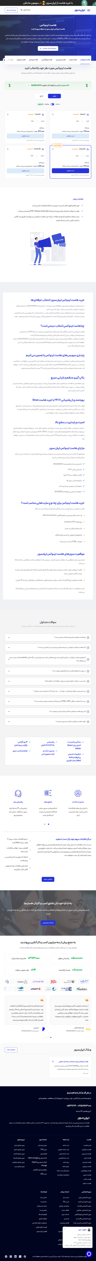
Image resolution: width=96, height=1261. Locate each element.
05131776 (71, 1106)
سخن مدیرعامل (42, 1206)
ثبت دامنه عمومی (63, 1149)
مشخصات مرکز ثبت (63, 1175)
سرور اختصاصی (86, 1192)
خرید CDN (43, 1174)
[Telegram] (6, 1256)
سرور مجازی (21, 1139)
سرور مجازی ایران (19, 1145)
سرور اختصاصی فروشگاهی (83, 1214)
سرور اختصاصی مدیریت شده (82, 1223)
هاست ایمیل (87, 1175)
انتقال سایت (65, 1210)
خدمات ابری (65, 1214)
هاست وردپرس (61, 60)
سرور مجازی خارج (19, 1149)
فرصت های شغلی (41, 1227)
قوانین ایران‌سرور (42, 1231)
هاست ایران (73, 60)
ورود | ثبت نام (11, 10)
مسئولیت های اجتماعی (39, 1223)
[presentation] (5, 60)
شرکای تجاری (43, 1218)
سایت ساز (66, 1197)
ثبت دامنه (66, 1145)
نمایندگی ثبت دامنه (63, 1171)
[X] (20, 1256)
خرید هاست (87, 1145)
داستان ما (44, 1202)
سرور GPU (44, 1149)
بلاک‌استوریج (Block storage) (37, 1158)
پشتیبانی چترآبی (64, 1206)
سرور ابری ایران (42, 1145)
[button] (29, 85)
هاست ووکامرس (46, 60)
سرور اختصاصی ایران (85, 1197)
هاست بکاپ (87, 1179)
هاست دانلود (87, 1183)
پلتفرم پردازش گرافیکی (40, 1170)
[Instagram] (11, 1256)
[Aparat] (25, 1256)
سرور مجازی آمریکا (19, 1158)
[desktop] (48, 3)
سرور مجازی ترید (19, 1166)
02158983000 (84, 1106)
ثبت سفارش (70, 136)
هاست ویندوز (33, 60)
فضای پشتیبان (64, 1223)
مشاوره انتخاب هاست (49, 48)
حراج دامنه (65, 1166)
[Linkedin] (15, 1256)
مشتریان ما (43, 1210)
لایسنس (66, 1218)
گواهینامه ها (43, 1214)
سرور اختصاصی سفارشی (83, 1210)
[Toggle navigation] (88, 10)
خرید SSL (66, 1202)
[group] (70, 1067)
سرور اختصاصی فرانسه (84, 1206)
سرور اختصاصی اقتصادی (83, 1218)
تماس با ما (43, 1197)
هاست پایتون (21, 60)
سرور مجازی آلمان (19, 1154)
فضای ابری (44, 1154)
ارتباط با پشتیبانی (48, 923)
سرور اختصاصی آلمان (84, 1202)
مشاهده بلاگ (11, 1050)
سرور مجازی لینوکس (18, 1162)
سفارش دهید (48, 879)
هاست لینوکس (85, 60)
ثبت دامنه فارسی (64, 1158)
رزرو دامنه (66, 1162)
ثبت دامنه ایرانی (64, 1154)
